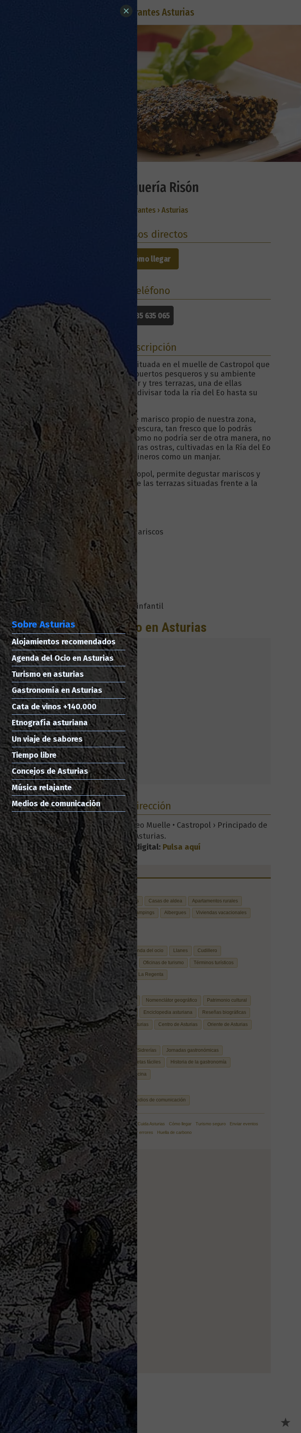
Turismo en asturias (48, 674)
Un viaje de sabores (47, 739)
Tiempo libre (34, 755)
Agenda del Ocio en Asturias (63, 658)
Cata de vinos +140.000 (54, 706)
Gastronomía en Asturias (57, 690)
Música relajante (42, 787)
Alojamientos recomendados (64, 641)
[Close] (126, 11)
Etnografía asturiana (50, 722)
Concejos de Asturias (50, 771)
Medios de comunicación (56, 803)
